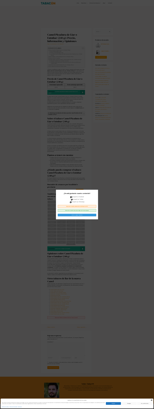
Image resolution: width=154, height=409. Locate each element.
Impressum (20, 406)
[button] (151, 400)
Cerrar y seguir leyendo (77, 215)
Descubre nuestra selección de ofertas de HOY (77, 206)
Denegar (129, 403)
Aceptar (113, 403)
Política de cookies (5, 406)
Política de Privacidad (13, 406)
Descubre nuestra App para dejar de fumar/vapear (77, 210)
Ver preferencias (144, 403)
